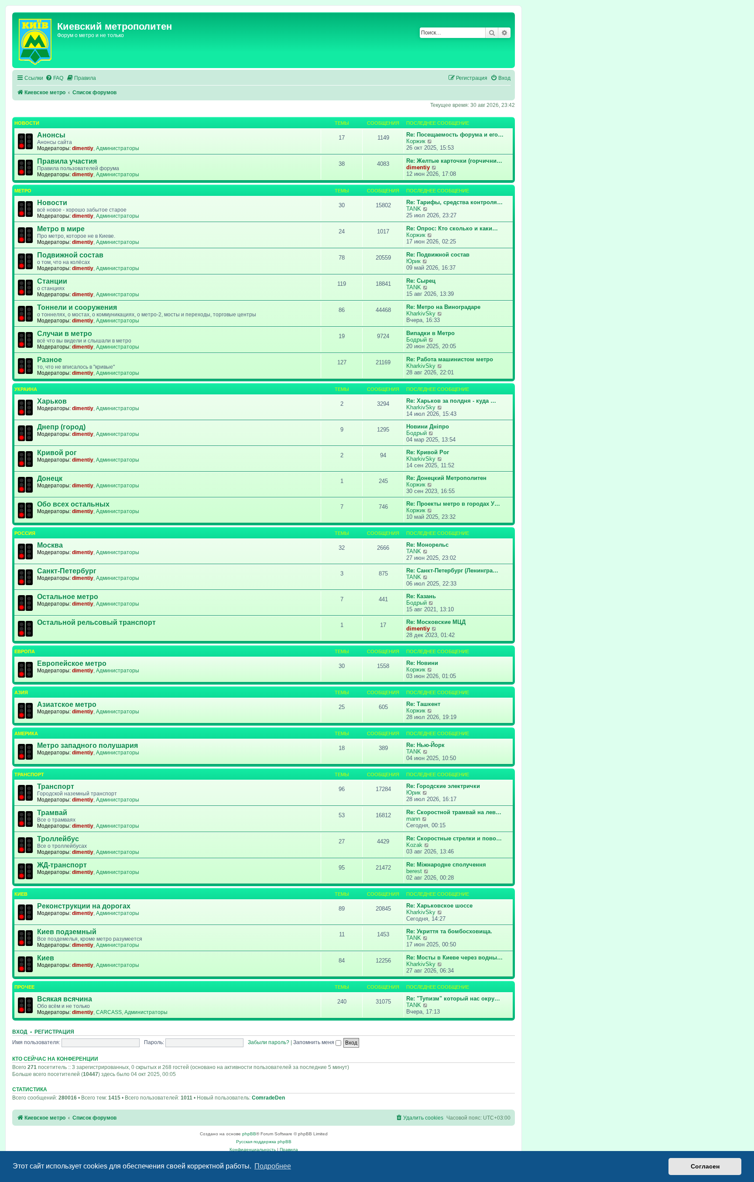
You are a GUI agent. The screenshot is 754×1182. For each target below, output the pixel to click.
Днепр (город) (61, 427)
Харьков (52, 401)
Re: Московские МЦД (436, 622)
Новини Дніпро (427, 426)
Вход (19, 1032)
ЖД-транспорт (62, 865)
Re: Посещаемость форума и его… (455, 134)
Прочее (24, 987)
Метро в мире (61, 229)
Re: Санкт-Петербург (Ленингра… (452, 570)
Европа (24, 651)
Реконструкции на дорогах (83, 906)
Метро (22, 190)
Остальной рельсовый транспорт (96, 622)
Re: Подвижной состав (438, 254)
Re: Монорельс (427, 544)
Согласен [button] (705, 1166)
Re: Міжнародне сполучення (446, 864)
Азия (21, 692)
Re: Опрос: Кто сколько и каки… (452, 228)
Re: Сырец (420, 281)
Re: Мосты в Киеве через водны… (454, 957)
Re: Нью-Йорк (425, 745)
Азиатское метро (66, 704)
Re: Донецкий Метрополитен (446, 478)
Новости (26, 123)
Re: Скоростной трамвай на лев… (453, 812)
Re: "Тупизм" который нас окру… (453, 998)
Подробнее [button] (272, 1166)
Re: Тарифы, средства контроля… (454, 202)
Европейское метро (71, 663)
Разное (49, 359)
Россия (24, 533)
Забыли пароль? (268, 1042)
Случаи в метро (64, 333)
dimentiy (82, 148)
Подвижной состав (70, 255)
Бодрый (416, 339)
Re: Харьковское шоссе (439, 905)
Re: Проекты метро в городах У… (453, 503)
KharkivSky (420, 313)
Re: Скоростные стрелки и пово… (454, 838)
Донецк (49, 478)
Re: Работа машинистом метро (449, 359)
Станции (52, 281)
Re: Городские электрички (443, 786)
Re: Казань (421, 596)
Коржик (415, 141)
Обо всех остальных (73, 504)
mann (413, 818)
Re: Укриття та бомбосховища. (449, 931)
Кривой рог (57, 452)
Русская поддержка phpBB (263, 1141)
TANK (413, 209)
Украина (25, 389)
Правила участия (67, 161)
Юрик (413, 261)
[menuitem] (54, 78)
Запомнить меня (314, 1042)
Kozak (414, 845)
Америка (26, 733)
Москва (50, 545)
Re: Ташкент (423, 704)
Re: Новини (422, 663)
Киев (20, 894)
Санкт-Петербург (66, 571)
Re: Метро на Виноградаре (443, 307)
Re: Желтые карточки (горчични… (454, 161)
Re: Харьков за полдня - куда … (451, 400)
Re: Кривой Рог (427, 452)
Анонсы (51, 135)
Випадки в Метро (430, 333)
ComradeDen (268, 1098)
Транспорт (29, 774)
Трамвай (52, 812)
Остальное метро (67, 596)
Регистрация (54, 1032)
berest (414, 871)
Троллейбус (58, 839)
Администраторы (117, 148)
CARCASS (109, 1012)
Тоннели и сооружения (77, 307)
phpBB (249, 1133)
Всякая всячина (64, 999)
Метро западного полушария (87, 745)
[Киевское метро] (35, 40)
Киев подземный (66, 931)
